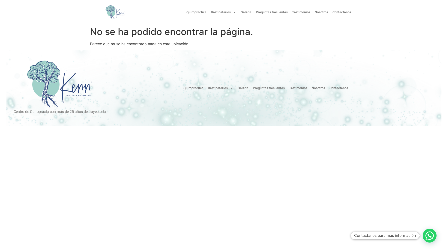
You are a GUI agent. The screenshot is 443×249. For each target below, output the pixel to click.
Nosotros (321, 12)
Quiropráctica (196, 12)
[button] (430, 236)
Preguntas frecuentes (272, 12)
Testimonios (301, 12)
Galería (246, 12)
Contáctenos (341, 12)
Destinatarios (221, 12)
